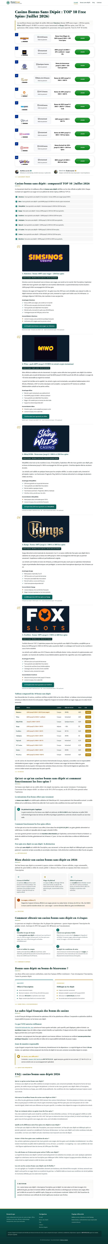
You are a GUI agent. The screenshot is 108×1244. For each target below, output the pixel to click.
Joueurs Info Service (34, 1059)
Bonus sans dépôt (85, 2)
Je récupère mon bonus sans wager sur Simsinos (39, 326)
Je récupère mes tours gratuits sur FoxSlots (38, 685)
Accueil (76, 2)
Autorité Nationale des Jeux (24, 1027)
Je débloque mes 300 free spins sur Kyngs (37, 597)
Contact (99, 2)
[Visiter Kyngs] (45, 529)
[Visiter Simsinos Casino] (45, 258)
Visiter (88, 712)
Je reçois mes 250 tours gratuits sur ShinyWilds (39, 507)
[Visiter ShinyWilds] (45, 438)
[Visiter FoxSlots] (45, 619)
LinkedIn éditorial (76, 1222)
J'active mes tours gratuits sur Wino (35, 416)
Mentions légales (43, 1227)
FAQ (93, 2)
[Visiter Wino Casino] (45, 348)
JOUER (82, 38)
